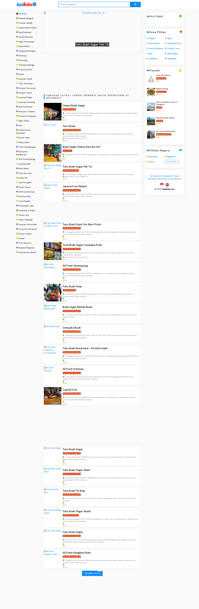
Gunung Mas (154, 43)
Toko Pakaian (24, 201)
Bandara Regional (26, 248)
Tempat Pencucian (27, 88)
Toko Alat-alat (25, 173)
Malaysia (171, 156)
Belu (150, 53)
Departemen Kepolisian (23, 131)
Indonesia (153, 156)
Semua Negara (171, 161)
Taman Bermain (25, 37)
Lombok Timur (173, 48)
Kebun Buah (23, 142)
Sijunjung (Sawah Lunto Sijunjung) (182, 43)
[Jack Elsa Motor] (151, 79)
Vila (20, 125)
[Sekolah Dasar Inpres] (151, 121)
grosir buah (67, 151)
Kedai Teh (22, 178)
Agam (169, 38)
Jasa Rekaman (24, 32)
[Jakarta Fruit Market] (52, 193)
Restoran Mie (24, 196)
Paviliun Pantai (25, 93)
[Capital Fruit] (52, 396)
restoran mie (161, 92)
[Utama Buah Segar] (52, 112)
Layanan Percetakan (27, 224)
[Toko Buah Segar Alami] (52, 476)
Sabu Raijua (172, 53)
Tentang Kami (156, 176)
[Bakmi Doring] (151, 92)
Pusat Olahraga (25, 220)
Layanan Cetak (25, 79)
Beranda (22, 14)
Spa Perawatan (25, 107)
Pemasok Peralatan (27, 116)
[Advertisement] (92, 72)
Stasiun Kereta (25, 69)
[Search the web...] (135, 4)
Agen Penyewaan (26, 41)
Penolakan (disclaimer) (157, 179)
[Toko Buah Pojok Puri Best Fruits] (92, 32)
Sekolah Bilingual (25, 18)
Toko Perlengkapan (27, 147)
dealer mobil (161, 78)
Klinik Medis (23, 168)
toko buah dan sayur (70, 170)
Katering (22, 55)
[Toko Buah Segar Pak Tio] (52, 173)
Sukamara (153, 58)
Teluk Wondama (156, 48)
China (151, 161)
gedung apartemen (164, 134)
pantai (159, 107)
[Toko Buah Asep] (52, 293)
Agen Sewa (23, 121)
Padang (151, 38)
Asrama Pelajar (25, 97)
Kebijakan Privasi (171, 176)
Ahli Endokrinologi (26, 192)
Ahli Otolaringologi (26, 159)
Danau (21, 74)
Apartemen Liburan (27, 252)
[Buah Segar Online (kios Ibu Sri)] (52, 153)
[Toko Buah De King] (52, 497)
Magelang (172, 58)
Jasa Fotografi (24, 182)
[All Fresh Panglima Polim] (52, 559)
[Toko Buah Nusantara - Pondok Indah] (52, 355)
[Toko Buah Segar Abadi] (52, 518)
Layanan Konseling (26, 102)
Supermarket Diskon (27, 28)
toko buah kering (69, 109)
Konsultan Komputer (27, 229)
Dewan (21, 238)
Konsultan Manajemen (21, 153)
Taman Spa (23, 215)
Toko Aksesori (24, 243)
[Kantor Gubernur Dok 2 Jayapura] (151, 107)
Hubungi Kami (175, 179)
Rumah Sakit (24, 137)
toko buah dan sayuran (71, 130)
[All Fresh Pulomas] (52, 375)
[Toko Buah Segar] (52, 456)
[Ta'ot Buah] (52, 132)
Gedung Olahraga (26, 65)
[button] (51, 32)
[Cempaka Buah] (52, 334)
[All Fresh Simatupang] (52, 272)
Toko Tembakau (25, 83)
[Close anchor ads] (99, 570)
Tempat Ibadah (25, 23)
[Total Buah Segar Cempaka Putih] (52, 251)
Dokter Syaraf (24, 234)
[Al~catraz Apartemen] (151, 135)
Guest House (24, 187)
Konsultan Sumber (26, 210)
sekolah (159, 121)
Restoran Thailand (26, 111)
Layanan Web (24, 164)
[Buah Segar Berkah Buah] (52, 313)
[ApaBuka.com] (23, 5)
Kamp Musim (24, 46)
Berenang (22, 60)
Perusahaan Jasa (26, 206)
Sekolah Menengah (27, 51)
